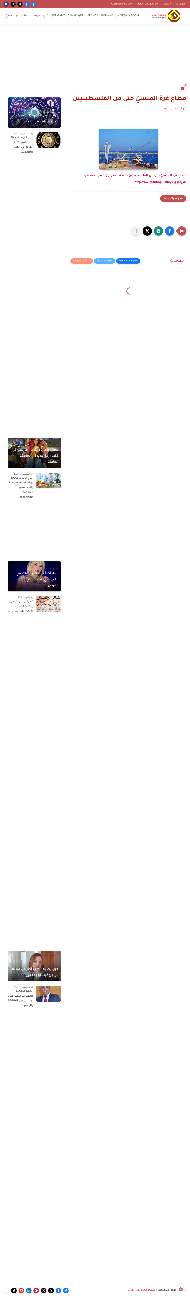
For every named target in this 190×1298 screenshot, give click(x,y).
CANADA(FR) (76, 16)
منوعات (26, 16)
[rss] (6, 1290)
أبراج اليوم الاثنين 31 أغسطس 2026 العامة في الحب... (35, 119)
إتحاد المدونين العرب (147, 4)
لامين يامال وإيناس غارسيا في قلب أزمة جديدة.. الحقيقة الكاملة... (35, 456)
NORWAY (107, 16)
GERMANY (58, 16)
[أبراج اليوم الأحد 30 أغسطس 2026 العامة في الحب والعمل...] (48, 140)
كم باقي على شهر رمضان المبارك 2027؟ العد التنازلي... (20, 606)
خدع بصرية (41, 16)
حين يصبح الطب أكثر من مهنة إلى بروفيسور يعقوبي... (35, 972)
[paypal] (6, 4)
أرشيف (167, 4)
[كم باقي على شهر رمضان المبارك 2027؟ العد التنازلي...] (48, 604)
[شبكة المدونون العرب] (166, 16)
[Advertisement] (95, 57)
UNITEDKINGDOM (127, 16)
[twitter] (19, 4)
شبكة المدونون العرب (141, 1290)
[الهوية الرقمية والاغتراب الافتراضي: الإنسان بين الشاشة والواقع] (48, 994)
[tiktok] (14, 1290)
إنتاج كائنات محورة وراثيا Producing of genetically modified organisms (21, 488)
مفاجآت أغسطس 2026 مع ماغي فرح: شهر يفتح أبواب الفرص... (37, 580)
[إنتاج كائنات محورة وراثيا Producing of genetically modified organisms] (48, 480)
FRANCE (92, 16)
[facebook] (33, 4)
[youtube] (21, 1290)
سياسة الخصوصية (121, 4)
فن (17, 16)
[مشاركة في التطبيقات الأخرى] (136, 231)
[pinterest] (36, 1290)
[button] (169, 231)
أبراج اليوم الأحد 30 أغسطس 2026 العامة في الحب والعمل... (22, 145)
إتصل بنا (180, 4)
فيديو (8, 16)
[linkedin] (29, 1290)
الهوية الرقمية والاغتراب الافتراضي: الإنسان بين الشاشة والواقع (20, 998)
